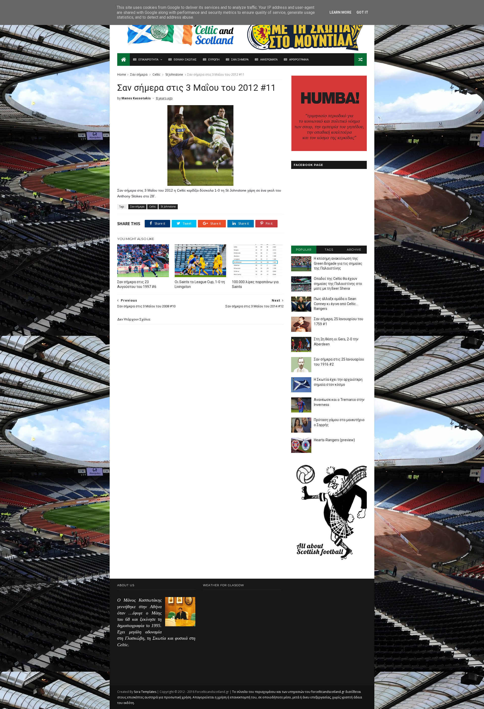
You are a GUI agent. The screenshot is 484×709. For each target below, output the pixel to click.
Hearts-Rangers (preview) (334, 440)
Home (121, 74)
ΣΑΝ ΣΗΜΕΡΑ (240, 59)
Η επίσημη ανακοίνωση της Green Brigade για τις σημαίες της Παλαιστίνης (338, 263)
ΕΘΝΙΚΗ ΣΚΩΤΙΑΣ (185, 59)
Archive (354, 249)
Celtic (156, 74)
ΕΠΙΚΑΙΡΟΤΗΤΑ (148, 59)
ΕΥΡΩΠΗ (214, 59)
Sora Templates (145, 692)
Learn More (340, 12)
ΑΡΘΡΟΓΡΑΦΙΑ (299, 59)
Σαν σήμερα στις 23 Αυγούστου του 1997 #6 (136, 284)
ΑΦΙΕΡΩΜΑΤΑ (269, 59)
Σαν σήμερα (138, 74)
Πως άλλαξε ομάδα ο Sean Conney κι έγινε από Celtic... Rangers (336, 304)
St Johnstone (174, 74)
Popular (304, 249)
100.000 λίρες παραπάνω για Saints (255, 284)
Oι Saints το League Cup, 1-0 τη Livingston (200, 284)
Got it (362, 12)
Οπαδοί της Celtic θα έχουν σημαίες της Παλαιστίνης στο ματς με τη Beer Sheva (338, 283)
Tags (329, 249)
